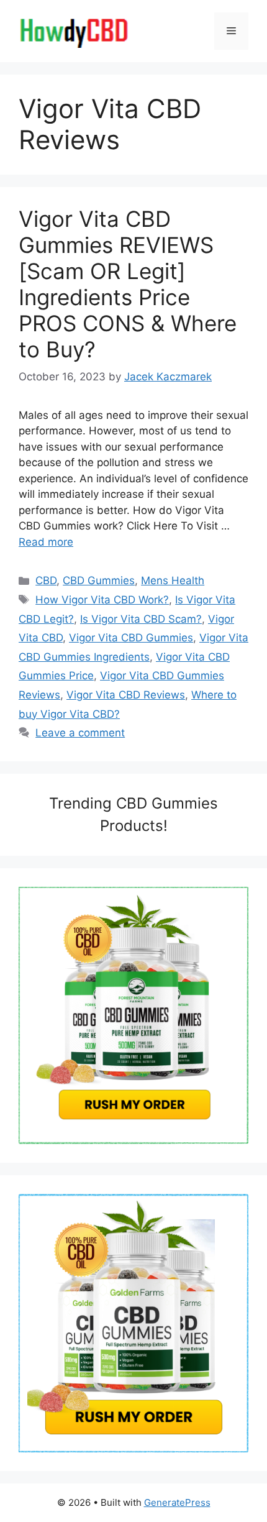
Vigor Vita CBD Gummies (131, 637)
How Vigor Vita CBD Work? (102, 600)
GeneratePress (177, 1502)
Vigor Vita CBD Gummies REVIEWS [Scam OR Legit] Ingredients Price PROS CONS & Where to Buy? (128, 284)
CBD (46, 580)
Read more (46, 542)
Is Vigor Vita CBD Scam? (141, 619)
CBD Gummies (99, 580)
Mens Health (172, 580)
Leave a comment (80, 733)
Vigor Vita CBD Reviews (125, 695)
